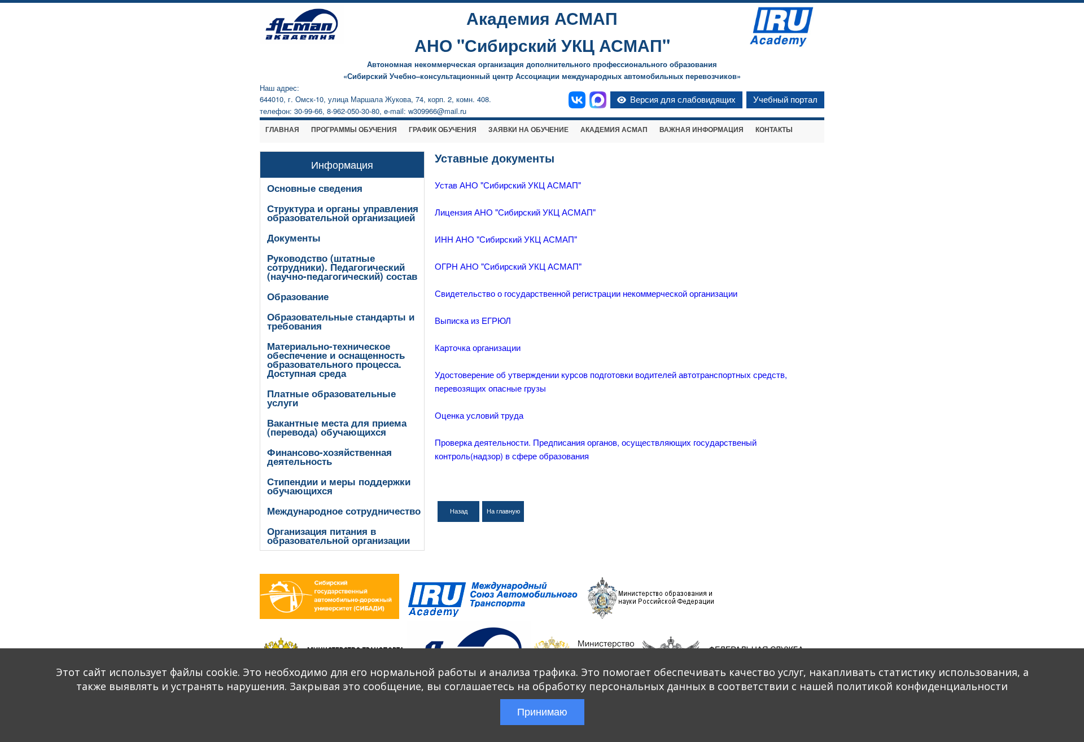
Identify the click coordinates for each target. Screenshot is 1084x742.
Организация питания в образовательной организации (338, 535)
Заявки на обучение (528, 130)
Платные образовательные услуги (331, 398)
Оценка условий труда (479, 415)
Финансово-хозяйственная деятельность (329, 456)
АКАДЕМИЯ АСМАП (614, 130)
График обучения (443, 130)
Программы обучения (354, 130)
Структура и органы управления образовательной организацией (342, 212)
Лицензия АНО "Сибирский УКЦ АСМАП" (515, 212)
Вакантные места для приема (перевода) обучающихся (336, 427)
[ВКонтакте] (577, 99)
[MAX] (597, 99)
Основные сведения (314, 188)
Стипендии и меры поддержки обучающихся (338, 486)
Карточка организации (478, 347)
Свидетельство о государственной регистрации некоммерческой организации (586, 293)
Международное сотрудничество (344, 510)
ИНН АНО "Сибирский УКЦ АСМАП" (506, 239)
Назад (458, 511)
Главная (282, 130)
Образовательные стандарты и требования (340, 321)
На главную (503, 511)
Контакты (774, 130)
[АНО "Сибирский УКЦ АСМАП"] (302, 41)
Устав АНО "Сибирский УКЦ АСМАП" (508, 185)
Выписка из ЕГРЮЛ (473, 320)
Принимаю (542, 712)
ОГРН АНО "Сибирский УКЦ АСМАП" (508, 266)
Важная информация (701, 130)
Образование (298, 296)
